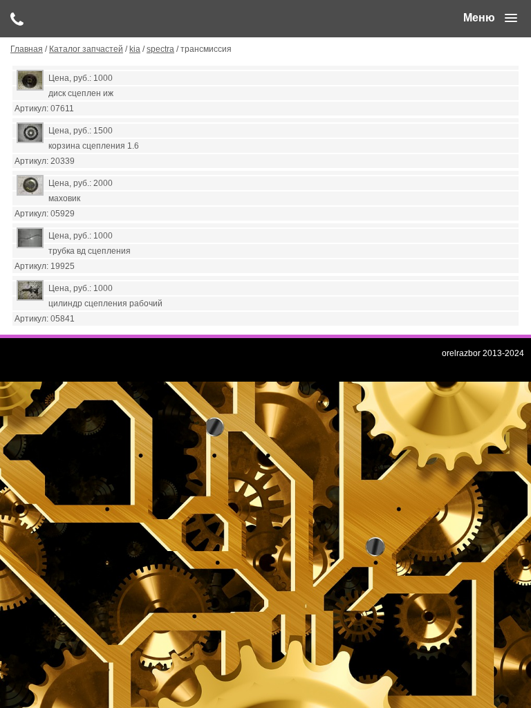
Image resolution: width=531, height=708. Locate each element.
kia (134, 49)
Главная (26, 49)
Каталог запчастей (86, 49)
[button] (490, 18)
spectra (160, 49)
